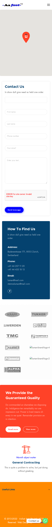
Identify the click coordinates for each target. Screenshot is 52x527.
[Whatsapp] (45, 521)
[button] (26, 37)
